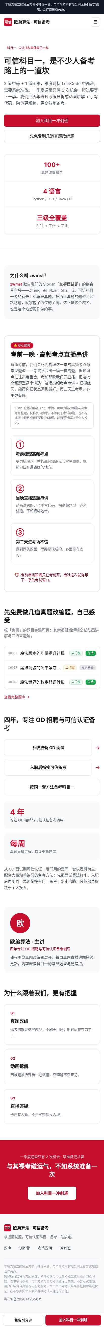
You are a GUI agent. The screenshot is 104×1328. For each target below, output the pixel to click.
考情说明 (45, 1248)
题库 (7, 1248)
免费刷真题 (23, 1320)
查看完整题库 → (17, 697)
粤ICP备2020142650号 (23, 1299)
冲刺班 (65, 1248)
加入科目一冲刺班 (52, 120)
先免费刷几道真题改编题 (52, 136)
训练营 (24, 1248)
